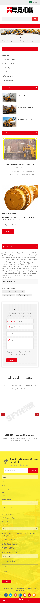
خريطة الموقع (6, 489)
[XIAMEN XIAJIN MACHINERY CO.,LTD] (20, 10)
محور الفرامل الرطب (24, 295)
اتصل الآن (8, 232)
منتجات (4, 496)
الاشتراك (33, 470)
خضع (11, 360)
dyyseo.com (20, 591)
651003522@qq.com (11, 544)
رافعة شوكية (6, 55)
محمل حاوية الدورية (8, 59)
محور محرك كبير (21, 41)
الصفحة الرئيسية (6, 499)
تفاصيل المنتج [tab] (8, 246)
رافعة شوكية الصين (7, 507)
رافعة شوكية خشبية (8, 63)
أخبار (3, 492)
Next (37, 155)
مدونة (3, 485)
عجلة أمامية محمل (7, 514)
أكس (3, 482)
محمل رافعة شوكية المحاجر (10, 518)
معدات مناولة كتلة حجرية (25, 119)
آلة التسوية (5, 72)
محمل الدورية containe (25, 107)
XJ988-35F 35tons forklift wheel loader (20, 435)
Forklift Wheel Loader (9, 80)
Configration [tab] (9, 281)
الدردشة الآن (20, 599)
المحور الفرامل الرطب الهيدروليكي (13, 292)
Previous (2, 155)
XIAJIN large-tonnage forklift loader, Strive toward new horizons (20, 164)
